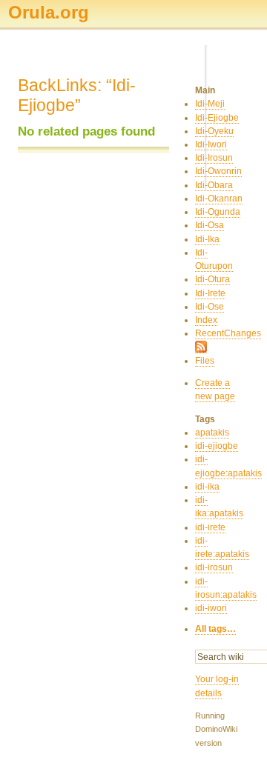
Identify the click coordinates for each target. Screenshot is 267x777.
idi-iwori (211, 608)
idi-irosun (214, 567)
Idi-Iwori (211, 144)
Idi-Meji (210, 104)
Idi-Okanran (219, 198)
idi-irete (210, 527)
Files (204, 361)
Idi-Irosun (214, 158)
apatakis (212, 432)
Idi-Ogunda (217, 212)
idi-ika (207, 486)
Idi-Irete (210, 293)
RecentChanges (228, 333)
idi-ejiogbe (216, 446)
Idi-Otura (212, 279)
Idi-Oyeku (214, 131)
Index (206, 320)
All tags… (215, 629)
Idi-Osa (209, 225)
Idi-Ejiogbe (217, 118)
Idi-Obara (214, 185)
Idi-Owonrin (218, 171)
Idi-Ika (207, 239)
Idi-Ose (209, 306)
